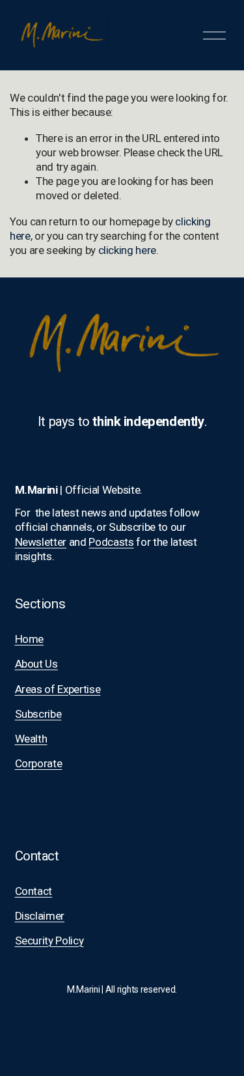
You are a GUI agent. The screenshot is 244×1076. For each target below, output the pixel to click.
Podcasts (110, 541)
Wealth (31, 738)
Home (29, 638)
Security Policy (49, 940)
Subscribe (38, 713)
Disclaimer (40, 915)
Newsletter (41, 541)
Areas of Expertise (58, 689)
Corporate (38, 763)
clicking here (127, 250)
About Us (36, 663)
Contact (34, 891)
